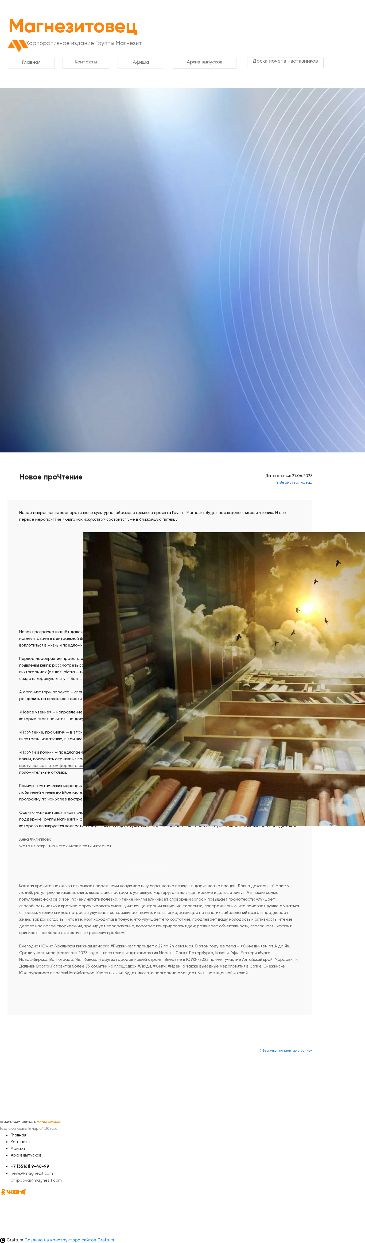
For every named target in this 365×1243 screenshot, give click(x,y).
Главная (18, 1135)
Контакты (20, 1141)
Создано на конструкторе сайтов (69, 1239)
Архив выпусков (26, 1155)
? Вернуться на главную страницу (286, 1050)
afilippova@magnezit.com (36, 1180)
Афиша (18, 1148)
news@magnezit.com (32, 1173)
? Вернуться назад (294, 482)
